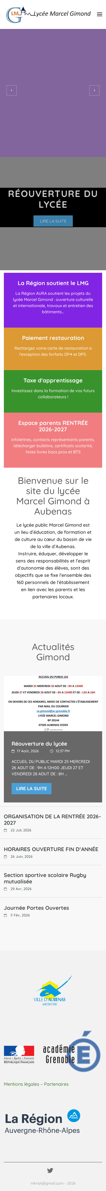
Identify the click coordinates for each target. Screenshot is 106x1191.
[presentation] (11, 90)
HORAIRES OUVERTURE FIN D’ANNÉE (51, 849)
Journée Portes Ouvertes (36, 908)
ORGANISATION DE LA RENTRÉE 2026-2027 (52, 819)
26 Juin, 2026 (22, 856)
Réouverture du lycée (39, 743)
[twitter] (50, 1170)
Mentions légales (21, 1084)
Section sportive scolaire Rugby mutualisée (45, 878)
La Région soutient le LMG (53, 283)
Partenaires (56, 1084)
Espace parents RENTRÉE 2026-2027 (53, 426)
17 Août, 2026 (28, 751)
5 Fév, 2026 (20, 915)
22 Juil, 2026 (21, 830)
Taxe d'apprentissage (53, 380)
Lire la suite (53, 221)
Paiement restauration (53, 337)
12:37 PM (63, 751)
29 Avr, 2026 (21, 888)
